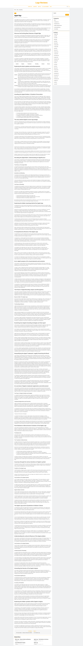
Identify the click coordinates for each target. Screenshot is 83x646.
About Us (39, 6)
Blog (51, 6)
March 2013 (56, 50)
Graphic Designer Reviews (58, 25)
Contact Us (30, 6)
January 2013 (56, 53)
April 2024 (55, 41)
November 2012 (56, 55)
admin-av (16, 17)
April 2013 (55, 48)
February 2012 (56, 69)
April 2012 (55, 66)
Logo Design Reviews (57, 27)
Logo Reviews (41, 3)
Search (55, 13)
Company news (56, 21)
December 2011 (56, 73)
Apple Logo (36, 642)
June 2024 (55, 37)
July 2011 (55, 82)
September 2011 (56, 78)
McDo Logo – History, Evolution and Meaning (23, 639)
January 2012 (56, 71)
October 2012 (56, 57)
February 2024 (56, 44)
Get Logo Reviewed (45, 6)
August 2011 (56, 80)
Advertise (35, 6)
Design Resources (56, 23)
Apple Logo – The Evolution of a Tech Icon (41, 639)
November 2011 (56, 75)
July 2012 (55, 62)
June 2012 (55, 64)
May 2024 (55, 39)
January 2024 (56, 46)
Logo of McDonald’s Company (20, 642)
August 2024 (56, 34)
